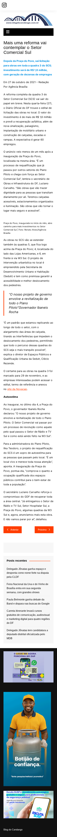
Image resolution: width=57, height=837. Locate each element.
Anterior (14, 529)
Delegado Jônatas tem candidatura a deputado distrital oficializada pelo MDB (27, 634)
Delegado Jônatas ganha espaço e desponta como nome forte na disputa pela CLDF (28, 573)
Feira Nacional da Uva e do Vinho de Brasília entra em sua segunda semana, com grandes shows (27, 588)
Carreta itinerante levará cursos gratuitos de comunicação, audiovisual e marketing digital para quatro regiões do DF (28, 616)
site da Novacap (17, 389)
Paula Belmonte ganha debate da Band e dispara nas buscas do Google (28, 601)
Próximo (42, 529)
